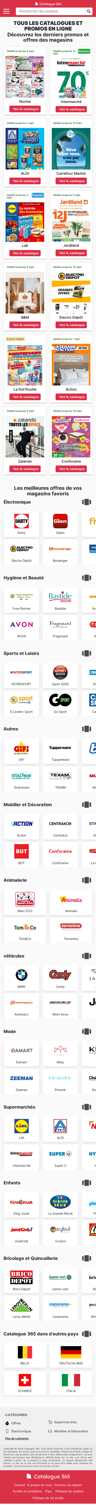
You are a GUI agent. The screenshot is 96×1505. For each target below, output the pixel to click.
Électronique (21, 1431)
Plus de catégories (17, 1438)
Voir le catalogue (26, 109)
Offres (16, 1423)
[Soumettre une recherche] (88, 11)
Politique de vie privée (48, 1498)
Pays (48, 1491)
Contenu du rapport (68, 1485)
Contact (19, 1485)
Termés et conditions (27, 1491)
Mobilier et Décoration (71, 1431)
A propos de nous (39, 1485)
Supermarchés (65, 1422)
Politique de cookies (69, 1491)
